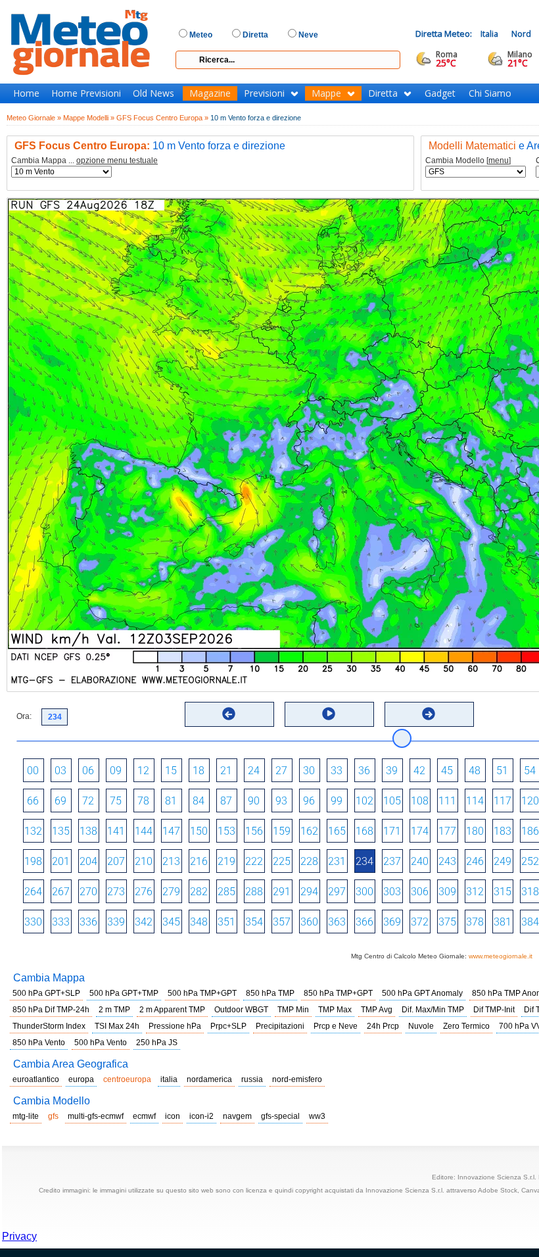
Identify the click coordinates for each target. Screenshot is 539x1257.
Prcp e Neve (336, 1026)
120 (530, 801)
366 (364, 922)
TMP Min (293, 1009)
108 (420, 801)
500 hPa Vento (100, 1042)
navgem (237, 1116)
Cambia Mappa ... (84, 161)
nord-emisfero (297, 1079)
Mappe (326, 93)
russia (252, 1079)
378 (475, 922)
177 (447, 831)
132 (33, 831)
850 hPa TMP (270, 993)
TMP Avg (376, 1009)
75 (116, 801)
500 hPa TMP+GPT (202, 993)
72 (88, 801)
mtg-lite (25, 1116)
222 (254, 861)
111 (447, 801)
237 (392, 861)
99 (336, 801)
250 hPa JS (156, 1042)
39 (392, 770)
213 (171, 861)
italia (168, 1079)
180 (475, 831)
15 (171, 770)
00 (33, 770)
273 (116, 891)
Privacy (19, 1236)
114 (475, 801)
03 (60, 770)
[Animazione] (328, 713)
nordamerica (209, 1079)
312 (475, 891)
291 (282, 891)
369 (392, 922)
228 (309, 861)
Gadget (440, 93)
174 (420, 831)
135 (61, 831)
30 (309, 770)
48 (474, 770)
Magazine (210, 93)
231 (337, 861)
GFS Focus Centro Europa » (162, 118)
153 (226, 831)
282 (199, 891)
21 (226, 770)
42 (419, 770)
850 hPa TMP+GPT (338, 993)
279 (171, 891)
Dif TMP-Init (494, 1009)
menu (498, 160)
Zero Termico (466, 1026)
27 (281, 770)
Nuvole (421, 1026)
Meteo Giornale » (34, 118)
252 (530, 861)
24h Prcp (383, 1026)
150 (199, 831)
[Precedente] (228, 713)
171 (392, 831)
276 (143, 891)
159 (282, 831)
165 (337, 831)
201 (61, 861)
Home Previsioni (86, 93)
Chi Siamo (490, 93)
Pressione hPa (175, 1026)
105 (392, 801)
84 (198, 801)
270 (88, 891)
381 (502, 922)
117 (502, 801)
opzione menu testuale (117, 160)
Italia (489, 33)
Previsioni (264, 93)
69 (60, 801)
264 (33, 891)
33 (336, 770)
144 (143, 831)
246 (475, 861)
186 (530, 831)
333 (61, 922)
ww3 (317, 1116)
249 (502, 861)
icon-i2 (201, 1116)
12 (143, 770)
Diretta (383, 93)
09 (116, 770)
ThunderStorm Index (48, 1026)
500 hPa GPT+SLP (46, 993)
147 (171, 831)
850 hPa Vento (38, 1042)
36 (364, 770)
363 (337, 922)
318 (530, 891)
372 (420, 922)
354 (254, 922)
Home (26, 93)
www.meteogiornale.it (500, 956)
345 (171, 922)
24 (254, 770)
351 (226, 922)
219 (226, 861)
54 (530, 770)
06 (88, 770)
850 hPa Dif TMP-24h (50, 1009)
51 (502, 770)
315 (502, 891)
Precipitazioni (280, 1026)
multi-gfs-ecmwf (96, 1116)
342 (143, 922)
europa (81, 1079)
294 (309, 891)
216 (199, 861)
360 (309, 922)
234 (364, 861)
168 (364, 831)
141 (116, 831)
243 (447, 861)
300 (364, 891)
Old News (153, 93)
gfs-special (280, 1116)
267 (61, 891)
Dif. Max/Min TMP (433, 1009)
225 (282, 861)
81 (171, 801)
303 (392, 891)
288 (254, 891)
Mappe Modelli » (88, 118)
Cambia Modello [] (468, 161)
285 (226, 891)
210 (143, 861)
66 (33, 801)
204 (88, 861)
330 (33, 922)
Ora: (24, 716)
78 (143, 801)
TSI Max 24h (117, 1026)
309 (447, 891)
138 (88, 831)
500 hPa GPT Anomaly (422, 993)
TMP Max (335, 1009)
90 (254, 801)
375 (447, 922)
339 (116, 922)
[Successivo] (428, 713)
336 (88, 922)
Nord (521, 33)
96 (309, 801)
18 (198, 770)
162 (309, 831)
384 (530, 922)
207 (116, 861)
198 (33, 861)
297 (337, 891)
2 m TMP (114, 1009)
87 (226, 801)
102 (364, 801)
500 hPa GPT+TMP (123, 993)
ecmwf (144, 1116)
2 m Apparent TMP (172, 1009)
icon (172, 1116)
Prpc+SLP (228, 1026)
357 (282, 922)
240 (420, 861)
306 (420, 891)
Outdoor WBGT (241, 1009)
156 (254, 831)
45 (447, 770)
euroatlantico (35, 1079)
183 (502, 831)
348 (199, 922)
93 (281, 801)
